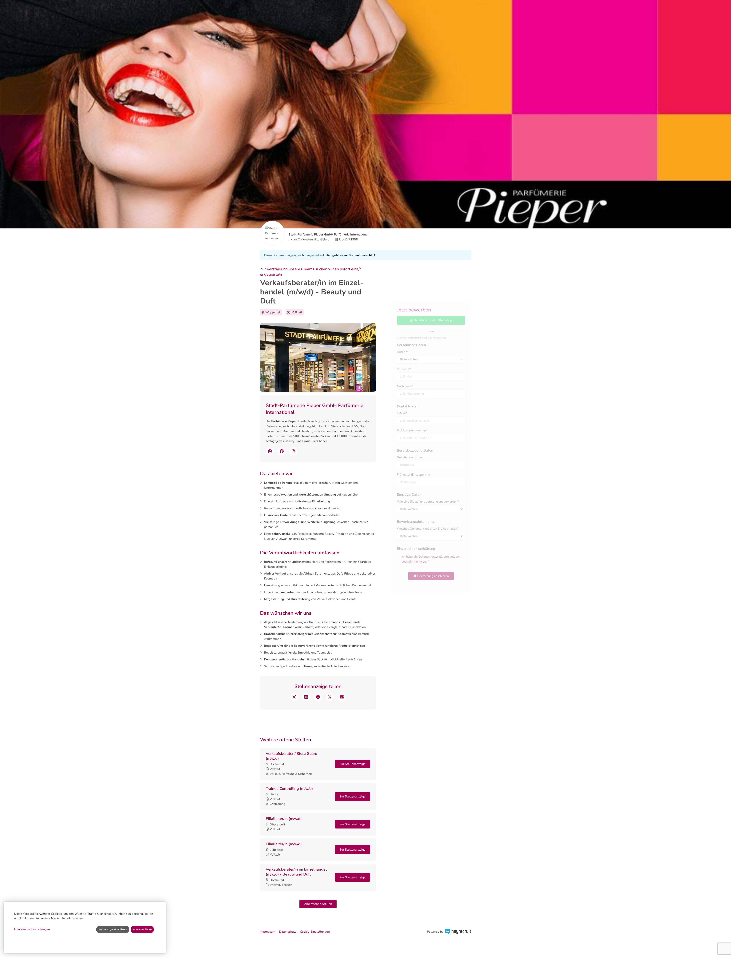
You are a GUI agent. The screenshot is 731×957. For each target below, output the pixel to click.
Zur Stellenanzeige (353, 764)
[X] (330, 697)
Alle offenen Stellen (318, 904)
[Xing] (294, 697)
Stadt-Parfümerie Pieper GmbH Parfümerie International (328, 234)
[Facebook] (282, 451)
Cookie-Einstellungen (315, 932)
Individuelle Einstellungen (32, 929)
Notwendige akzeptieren (112, 929)
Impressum (267, 932)
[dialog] (85, 927)
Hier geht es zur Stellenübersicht (349, 255)
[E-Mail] (342, 697)
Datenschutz (287, 932)
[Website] (270, 451)
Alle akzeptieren (142, 929)
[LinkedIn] (306, 697)
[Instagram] (293, 451)
